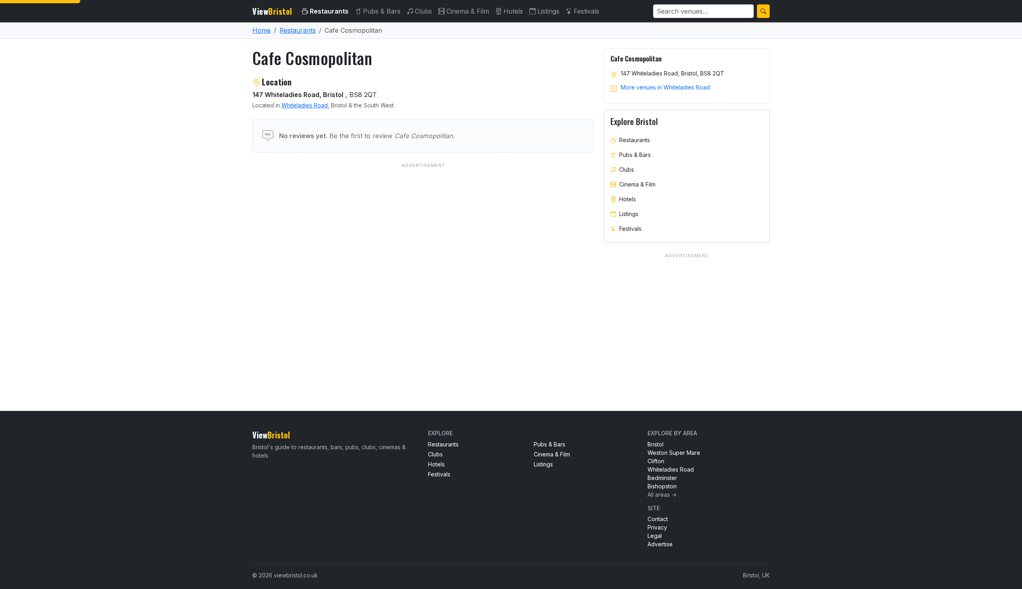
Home (261, 30)
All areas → (662, 494)
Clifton (656, 461)
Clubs (423, 11)
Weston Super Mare (674, 452)
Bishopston (662, 486)
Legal (655, 535)
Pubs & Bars (381, 11)
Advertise (660, 544)
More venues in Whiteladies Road (665, 87)
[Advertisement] (423, 264)
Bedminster (662, 477)
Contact (658, 519)
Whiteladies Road (304, 105)
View (272, 11)
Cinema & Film (467, 11)
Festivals (586, 11)
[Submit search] (763, 11)
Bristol (656, 444)
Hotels (513, 11)
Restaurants (329, 11)
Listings (548, 11)
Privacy (657, 527)
